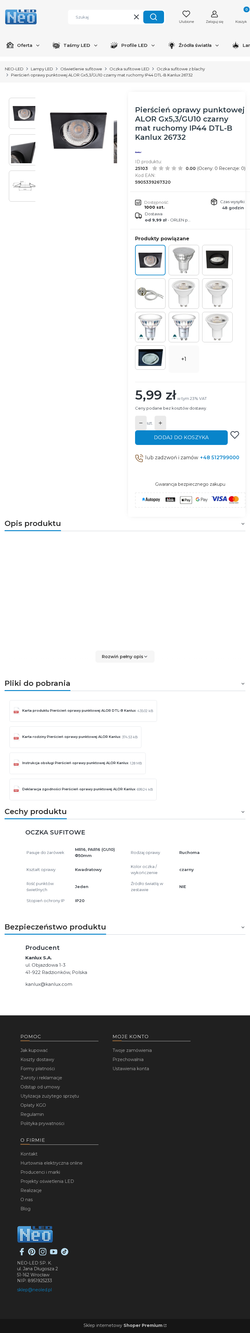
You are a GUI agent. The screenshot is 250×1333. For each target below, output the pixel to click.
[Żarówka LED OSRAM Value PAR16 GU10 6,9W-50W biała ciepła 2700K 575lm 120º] (184, 293)
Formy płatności (37, 1068)
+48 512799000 (219, 457)
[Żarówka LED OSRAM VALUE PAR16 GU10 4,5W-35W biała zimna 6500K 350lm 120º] (217, 327)
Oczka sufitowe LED (129, 68)
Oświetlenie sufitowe (81, 68)
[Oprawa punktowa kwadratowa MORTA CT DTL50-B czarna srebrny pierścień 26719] (150, 357)
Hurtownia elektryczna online (51, 1163)
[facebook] (22, 1254)
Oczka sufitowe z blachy (181, 68)
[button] (153, 17)
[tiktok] (64, 1254)
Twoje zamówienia (132, 1050)
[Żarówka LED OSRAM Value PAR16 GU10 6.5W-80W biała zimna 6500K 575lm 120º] (217, 293)
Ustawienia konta (130, 1068)
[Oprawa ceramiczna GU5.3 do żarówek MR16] (150, 293)
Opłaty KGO (33, 1105)
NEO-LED (14, 68)
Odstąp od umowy (40, 1087)
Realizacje (31, 1190)
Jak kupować (34, 1050)
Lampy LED (42, 68)
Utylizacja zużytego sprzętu (49, 1096)
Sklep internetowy (123, 1325)
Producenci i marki (40, 1172)
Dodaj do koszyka (181, 437)
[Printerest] (31, 1254)
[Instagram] (42, 1254)
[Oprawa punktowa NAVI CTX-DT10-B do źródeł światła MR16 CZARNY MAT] (217, 260)
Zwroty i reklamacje (41, 1078)
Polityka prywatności (42, 1123)
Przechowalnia (128, 1059)
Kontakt (29, 1154)
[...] (79, 130)
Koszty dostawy (37, 1059)
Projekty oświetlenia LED (47, 1181)
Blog (25, 1208)
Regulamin (32, 1114)
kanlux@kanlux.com (48, 984)
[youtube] (53, 1254)
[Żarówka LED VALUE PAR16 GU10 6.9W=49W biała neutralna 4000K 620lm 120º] (184, 260)
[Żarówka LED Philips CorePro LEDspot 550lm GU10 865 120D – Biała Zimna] (150, 327)
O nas (26, 1199)
